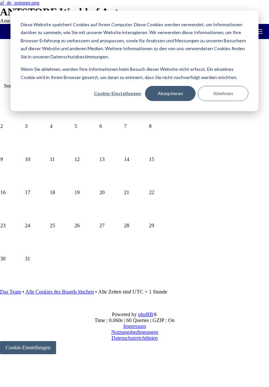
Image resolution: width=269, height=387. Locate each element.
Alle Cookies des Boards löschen (59, 292)
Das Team (10, 292)
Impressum (134, 326)
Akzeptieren (170, 93)
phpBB (145, 314)
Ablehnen (223, 93)
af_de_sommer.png (19, 3)
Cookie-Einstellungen (117, 93)
